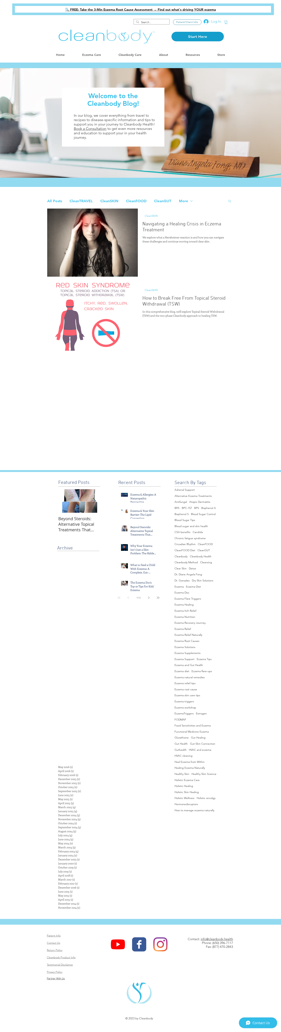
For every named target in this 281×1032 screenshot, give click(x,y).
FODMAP (180, 719)
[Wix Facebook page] (139, 944)
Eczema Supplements (188, 653)
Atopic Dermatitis (199, 502)
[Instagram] (160, 944)
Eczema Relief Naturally (188, 635)
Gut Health (181, 743)
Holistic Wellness (184, 798)
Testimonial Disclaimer (60, 964)
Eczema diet (182, 671)
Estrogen (201, 713)
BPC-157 (187, 508)
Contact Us (53, 943)
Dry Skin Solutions (202, 580)
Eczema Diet (193, 586)
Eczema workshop (185, 707)
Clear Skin (181, 568)
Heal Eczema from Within (190, 762)
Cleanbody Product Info (61, 957)
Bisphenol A (208, 508)
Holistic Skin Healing (187, 792)
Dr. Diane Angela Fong (188, 574)
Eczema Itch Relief (185, 610)
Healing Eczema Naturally (190, 768)
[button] (226, 22)
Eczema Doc (182, 592)
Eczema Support (184, 659)
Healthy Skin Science (204, 774)
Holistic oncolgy (206, 798)
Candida (198, 532)
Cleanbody (181, 556)
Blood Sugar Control (203, 514)
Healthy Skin (182, 774)
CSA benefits (182, 532)
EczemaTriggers (184, 713)
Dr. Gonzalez (182, 580)
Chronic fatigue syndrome (190, 538)
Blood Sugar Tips (185, 520)
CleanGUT (162, 201)
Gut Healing (198, 737)
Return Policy (54, 950)
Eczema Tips (204, 659)
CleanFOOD (136, 201)
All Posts (54, 201)
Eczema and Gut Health (189, 665)
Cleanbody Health (200, 556)
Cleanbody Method (186, 562)
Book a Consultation (90, 128)
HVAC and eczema (200, 750)
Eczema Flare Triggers (188, 598)
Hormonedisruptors (186, 804)
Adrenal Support (185, 490)
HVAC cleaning (183, 755)
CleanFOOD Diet (185, 550)
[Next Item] (94, 501)
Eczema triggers (184, 701)
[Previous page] (128, 597)
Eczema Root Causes (187, 641)
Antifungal (181, 502)
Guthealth (181, 750)
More (183, 201)
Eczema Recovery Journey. (190, 622)
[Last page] (158, 597)
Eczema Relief (183, 629)
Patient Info (54, 935)
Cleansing (206, 562)
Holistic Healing (184, 786)
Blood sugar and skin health (191, 526)
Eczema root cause (186, 689)
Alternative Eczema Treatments (193, 496)
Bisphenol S (182, 514)
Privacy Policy (54, 972)
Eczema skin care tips (187, 695)
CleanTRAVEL (81, 201)
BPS (196, 508)
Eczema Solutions (185, 647)
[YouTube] (118, 944)
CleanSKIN (109, 201)
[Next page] (148, 597)
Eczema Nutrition (185, 617)
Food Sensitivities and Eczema (193, 725)
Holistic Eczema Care (187, 780)
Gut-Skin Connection (202, 743)
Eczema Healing (184, 604)
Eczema (179, 586)
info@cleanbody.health (217, 939)
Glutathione (182, 737)
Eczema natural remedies (190, 677)
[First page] (119, 597)
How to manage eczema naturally (194, 810)
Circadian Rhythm (185, 544)
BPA (177, 508)
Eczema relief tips (185, 683)
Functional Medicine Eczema (192, 731)
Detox (192, 568)
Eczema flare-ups (202, 671)
